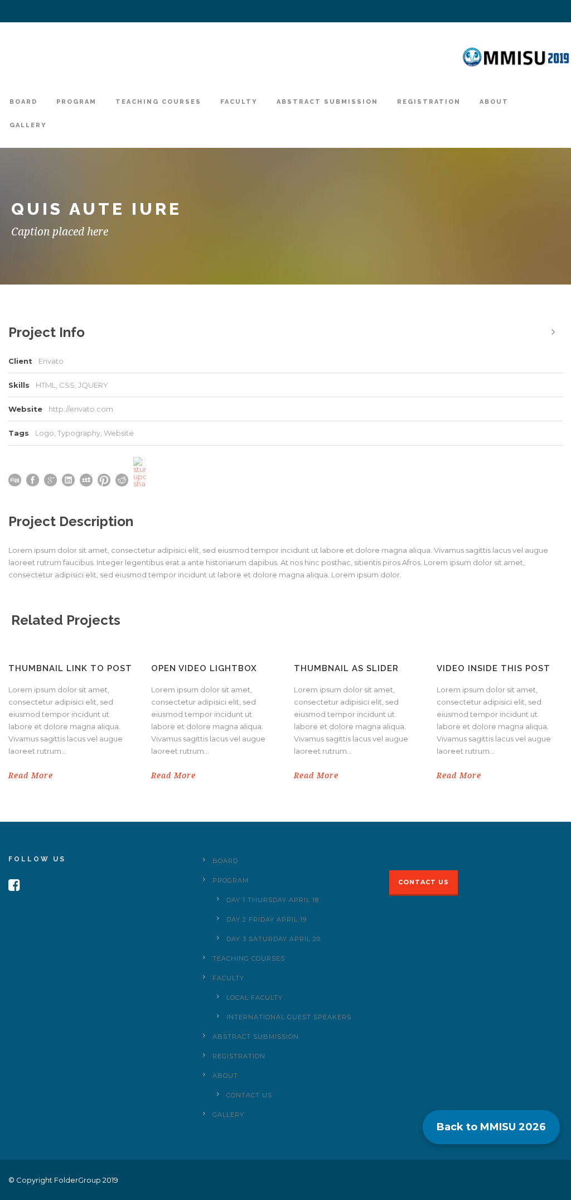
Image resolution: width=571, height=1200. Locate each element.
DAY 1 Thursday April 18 (272, 900)
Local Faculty (254, 997)
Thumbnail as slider (346, 668)
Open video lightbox (204, 668)
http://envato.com (81, 408)
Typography (78, 432)
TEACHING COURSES (158, 101)
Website (119, 432)
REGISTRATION (429, 101)
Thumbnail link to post (70, 668)
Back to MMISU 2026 (491, 1127)
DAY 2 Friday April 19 (266, 919)
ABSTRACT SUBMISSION (327, 101)
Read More (30, 775)
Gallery (28, 125)
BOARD (23, 101)
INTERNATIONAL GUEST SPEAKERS (288, 1017)
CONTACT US (249, 1095)
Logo (44, 432)
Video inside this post (493, 668)
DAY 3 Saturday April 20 (273, 939)
